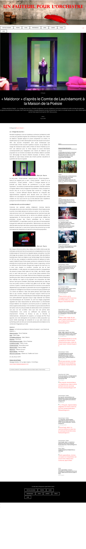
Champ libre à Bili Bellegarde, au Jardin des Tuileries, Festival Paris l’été (67, 246)
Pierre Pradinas (42, 369)
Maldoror (37, 369)
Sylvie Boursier (61, 228)
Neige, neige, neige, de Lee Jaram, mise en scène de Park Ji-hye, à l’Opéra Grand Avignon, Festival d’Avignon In (67, 333)
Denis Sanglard (61, 182)
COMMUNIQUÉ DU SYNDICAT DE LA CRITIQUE (66, 450)
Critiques (43, 93)
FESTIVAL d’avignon (6, 27)
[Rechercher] (83, 28)
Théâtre (59, 174)
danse (25, 27)
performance (35, 27)
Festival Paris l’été (65, 244)
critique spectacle (23, 369)
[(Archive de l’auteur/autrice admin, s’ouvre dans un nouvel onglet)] (67, 142)
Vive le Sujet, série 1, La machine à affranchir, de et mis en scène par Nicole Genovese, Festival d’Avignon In (67, 443)
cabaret (53, 27)
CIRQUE (61, 27)
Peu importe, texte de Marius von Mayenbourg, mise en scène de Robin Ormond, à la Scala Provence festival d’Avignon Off (67, 399)
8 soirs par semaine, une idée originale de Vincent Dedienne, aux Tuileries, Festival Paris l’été (67, 377)
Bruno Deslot (19, 128)
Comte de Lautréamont (14, 369)
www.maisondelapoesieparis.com (19, 364)
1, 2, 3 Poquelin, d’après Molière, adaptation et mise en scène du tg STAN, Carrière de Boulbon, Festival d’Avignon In (66, 421)
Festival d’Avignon (61, 220)
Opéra (44, 27)
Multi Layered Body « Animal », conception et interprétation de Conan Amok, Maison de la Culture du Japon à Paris (67, 471)
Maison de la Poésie (31, 369)
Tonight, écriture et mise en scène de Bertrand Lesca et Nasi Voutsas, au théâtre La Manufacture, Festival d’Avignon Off (67, 267)
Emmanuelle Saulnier (62, 205)
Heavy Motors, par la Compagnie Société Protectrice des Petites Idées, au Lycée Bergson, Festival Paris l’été (67, 312)
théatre (18, 27)
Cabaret (60, 244)
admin (43, 116)
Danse (59, 448)
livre (3, 31)
